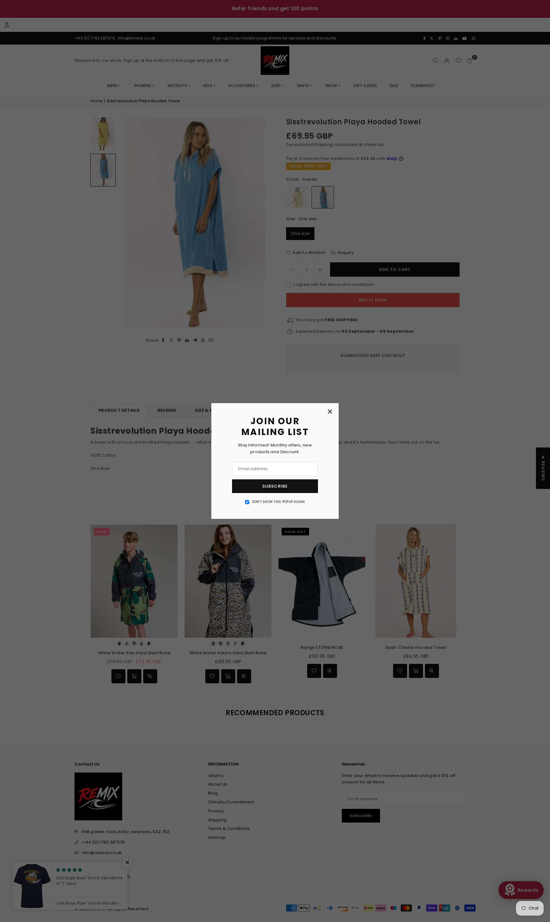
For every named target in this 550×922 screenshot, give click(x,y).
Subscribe (275, 486)
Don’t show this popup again (278, 501)
